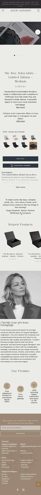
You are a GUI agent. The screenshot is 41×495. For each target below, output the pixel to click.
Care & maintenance (28, 474)
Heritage (5, 481)
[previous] (3, 32)
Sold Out (20, 158)
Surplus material (26, 460)
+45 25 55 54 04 (26, 453)
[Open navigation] (3, 10)
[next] (37, 32)
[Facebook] (18, 490)
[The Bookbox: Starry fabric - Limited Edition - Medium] (16, 143)
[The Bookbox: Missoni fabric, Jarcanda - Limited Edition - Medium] (16, 136)
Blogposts (6, 479)
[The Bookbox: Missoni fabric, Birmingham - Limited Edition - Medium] (7, 136)
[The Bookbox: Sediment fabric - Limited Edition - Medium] (7, 143)
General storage (8, 460)
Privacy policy (25, 479)
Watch (4, 465)
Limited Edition (26, 462)
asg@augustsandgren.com (30, 446)
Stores (4, 474)
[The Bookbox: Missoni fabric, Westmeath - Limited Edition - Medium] (24, 136)
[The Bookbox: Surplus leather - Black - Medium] (24, 143)
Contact (5, 483)
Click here (20, 121)
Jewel (4, 462)
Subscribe (20, 433)
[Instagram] (23, 490)
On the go (5, 467)
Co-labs (5, 476)
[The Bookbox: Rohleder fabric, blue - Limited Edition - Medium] (33, 136)
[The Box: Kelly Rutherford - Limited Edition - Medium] (33, 143)
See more (20, 107)
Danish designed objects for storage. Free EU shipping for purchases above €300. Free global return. (20, 4)
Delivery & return (26, 476)
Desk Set (23, 465)
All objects (24, 467)
